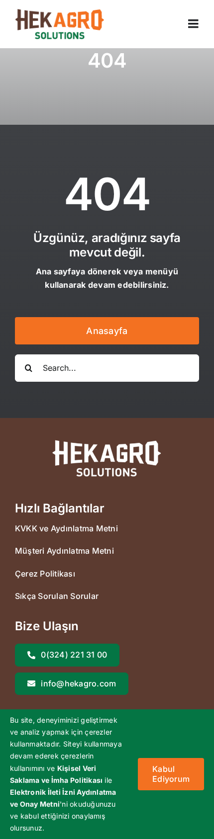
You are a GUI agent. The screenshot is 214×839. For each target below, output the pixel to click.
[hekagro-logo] (59, 13)
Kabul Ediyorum (171, 773)
